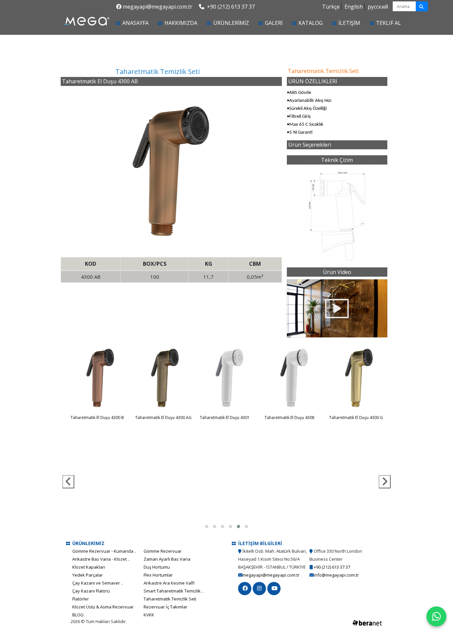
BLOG (78, 615)
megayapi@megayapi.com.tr (157, 6)
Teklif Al (388, 23)
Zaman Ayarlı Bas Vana (167, 559)
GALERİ (274, 23)
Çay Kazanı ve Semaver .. (97, 583)
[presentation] (68, 481)
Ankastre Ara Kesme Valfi (169, 583)
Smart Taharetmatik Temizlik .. (174, 591)
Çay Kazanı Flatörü (91, 591)
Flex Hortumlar (158, 575)
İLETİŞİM (349, 23)
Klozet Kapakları (88, 567)
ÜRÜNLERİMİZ (231, 23)
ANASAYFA (143, 23)
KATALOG (310, 23)
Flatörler (80, 599)
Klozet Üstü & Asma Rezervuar (103, 607)
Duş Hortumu (157, 567)
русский (378, 6)
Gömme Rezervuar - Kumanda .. (104, 551)
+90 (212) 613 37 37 (230, 6)
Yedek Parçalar (87, 575)
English (354, 6)
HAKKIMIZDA (180, 23)
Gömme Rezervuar (163, 551)
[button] (207, 526)
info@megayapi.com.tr (336, 575)
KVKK (149, 615)
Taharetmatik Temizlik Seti (170, 599)
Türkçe (331, 6)
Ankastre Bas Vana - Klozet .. (101, 559)
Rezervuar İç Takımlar (165, 607)
